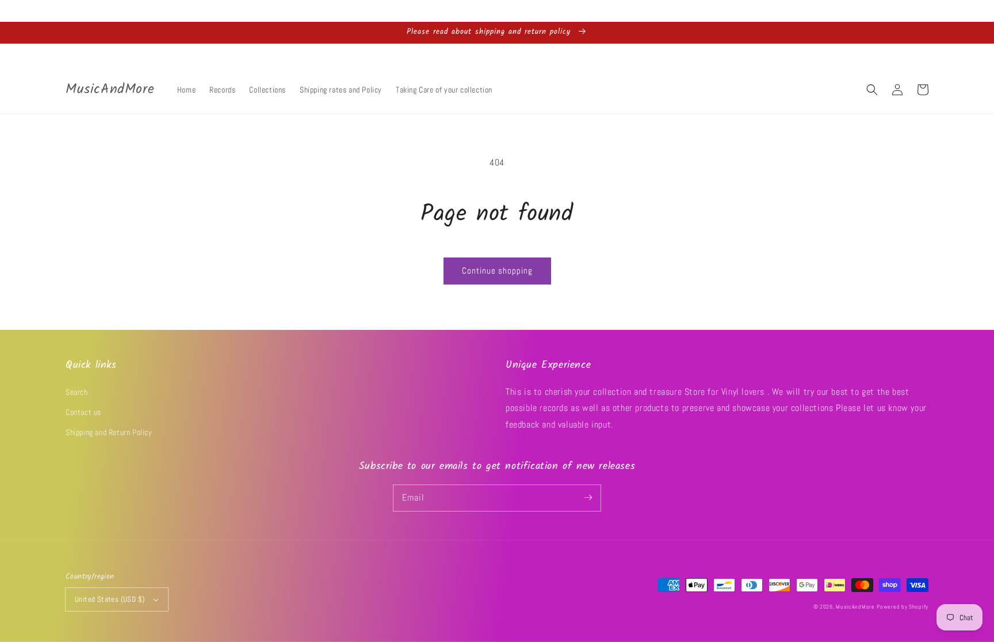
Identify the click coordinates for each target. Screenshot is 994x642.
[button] (872, 89)
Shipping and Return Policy (109, 432)
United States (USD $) (109, 599)
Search (77, 392)
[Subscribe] (588, 497)
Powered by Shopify (902, 606)
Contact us (83, 412)
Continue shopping (497, 270)
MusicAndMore (855, 606)
